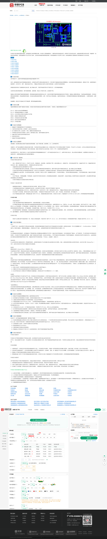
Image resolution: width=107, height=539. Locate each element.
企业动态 (85, 531)
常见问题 (42, 520)
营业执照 (57, 537)
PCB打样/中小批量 (14, 516)
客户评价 (24, 522)
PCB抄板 (42, 10)
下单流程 (42, 516)
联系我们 (33, 522)
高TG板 (12, 395)
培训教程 (71, 10)
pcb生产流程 (56, 391)
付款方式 (42, 518)
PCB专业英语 (56, 10)
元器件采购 (50, 5)
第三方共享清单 (53, 522)
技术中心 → (17, 15)
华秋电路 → (12, 15)
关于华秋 (80, 5)
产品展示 (24, 520)
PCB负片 (13, 390)
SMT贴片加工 (13, 522)
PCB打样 (38, 10)
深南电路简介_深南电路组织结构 (18, 403)
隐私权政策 (52, 518)
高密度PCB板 (14, 391)
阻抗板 (26, 390)
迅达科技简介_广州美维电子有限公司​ (42, 405)
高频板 (26, 388)
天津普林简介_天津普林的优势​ (64, 403)
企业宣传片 (85, 533)
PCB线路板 (41, 395)
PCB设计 (65, 5)
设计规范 (67, 10)
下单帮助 (94, 1)
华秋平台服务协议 (53, 516)
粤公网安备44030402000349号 (48, 537)
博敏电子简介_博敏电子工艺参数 (41, 403)
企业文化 (33, 518)
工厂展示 (24, 516)
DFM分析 (58, 5)
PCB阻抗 (46, 10)
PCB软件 (70, 391)
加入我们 (33, 520)
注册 (80, 1)
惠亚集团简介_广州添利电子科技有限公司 (66, 405)
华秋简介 (33, 516)
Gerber (69, 388)
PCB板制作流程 (57, 390)
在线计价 (42, 5)
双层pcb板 (41, 390)
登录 (76, 1)
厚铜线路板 (27, 395)
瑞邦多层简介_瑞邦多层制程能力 (18, 401)
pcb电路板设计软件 (72, 390)
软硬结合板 (13, 393)
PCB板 (40, 393)
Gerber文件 (27, 393)
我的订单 (86, 1)
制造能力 (73, 5)
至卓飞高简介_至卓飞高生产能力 (41, 401)
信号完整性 (51, 10)
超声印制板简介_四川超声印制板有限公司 (66, 401)
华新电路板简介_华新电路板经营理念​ (19, 405)
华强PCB (41, 391)
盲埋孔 (40, 388)
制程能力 (24, 518)
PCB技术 (70, 395)
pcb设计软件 (56, 395)
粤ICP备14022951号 (37, 537)
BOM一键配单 (13, 520)
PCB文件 (70, 393)
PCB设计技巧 (62, 10)
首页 (36, 5)
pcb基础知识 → (22, 15)
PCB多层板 (13, 388)
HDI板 (54, 388)
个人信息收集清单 (53, 520)
